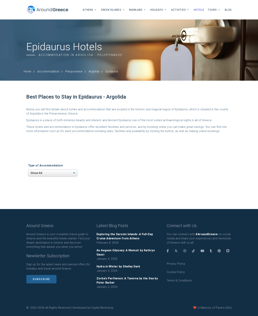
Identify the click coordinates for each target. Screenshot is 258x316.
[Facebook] (168, 251)
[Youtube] (202, 251)
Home (27, 71)
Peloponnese (73, 71)
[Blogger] (227, 251)
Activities (178, 9)
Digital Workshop (102, 307)
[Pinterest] (219, 251)
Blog (228, 9)
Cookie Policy (176, 272)
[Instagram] (184, 251)
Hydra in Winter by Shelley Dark (118, 266)
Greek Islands (111, 9)
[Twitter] (176, 251)
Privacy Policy (176, 263)
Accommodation (48, 71)
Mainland (136, 9)
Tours (212, 9)
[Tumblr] (211, 251)
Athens (88, 9)
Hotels (199, 9)
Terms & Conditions (179, 280)
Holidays (156, 9)
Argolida (94, 71)
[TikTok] (193, 251)
